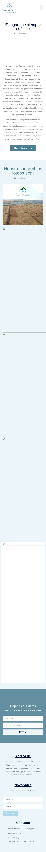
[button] (41, 7)
